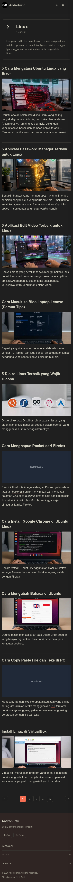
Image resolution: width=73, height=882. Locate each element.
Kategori (7, 846)
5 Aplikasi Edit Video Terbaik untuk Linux (32, 228)
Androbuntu (18, 5)
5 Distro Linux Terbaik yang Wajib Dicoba (31, 376)
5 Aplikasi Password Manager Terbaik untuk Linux (34, 151)
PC (53, 706)
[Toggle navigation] (69, 5)
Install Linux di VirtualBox (24, 731)
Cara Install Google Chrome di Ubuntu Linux (35, 523)
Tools (5, 855)
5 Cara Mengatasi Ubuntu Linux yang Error (34, 70)
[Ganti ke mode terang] (63, 5)
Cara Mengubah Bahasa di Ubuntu (31, 593)
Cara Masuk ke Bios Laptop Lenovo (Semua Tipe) (32, 304)
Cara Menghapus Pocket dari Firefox (33, 445)
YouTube (20, 835)
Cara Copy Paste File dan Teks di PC (33, 660)
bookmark (18, 491)
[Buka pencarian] (57, 5)
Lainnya (6, 863)
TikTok (7, 835)
